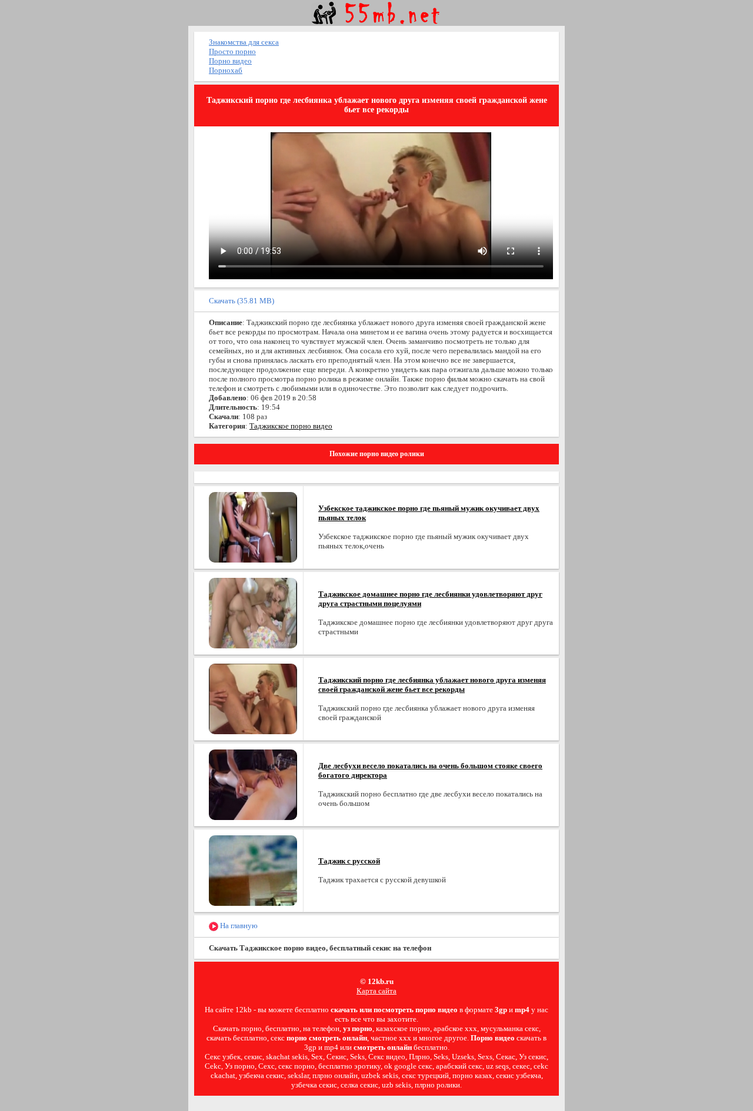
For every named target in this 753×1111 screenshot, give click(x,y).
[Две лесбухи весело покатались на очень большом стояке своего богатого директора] (253, 783)
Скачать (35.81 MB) (241, 300)
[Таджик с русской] (253, 869)
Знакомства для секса (244, 42)
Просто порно (232, 51)
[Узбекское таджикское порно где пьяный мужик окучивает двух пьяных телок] (253, 526)
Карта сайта (376, 990)
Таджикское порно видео (290, 425)
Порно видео (230, 60)
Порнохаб (225, 70)
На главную (238, 925)
